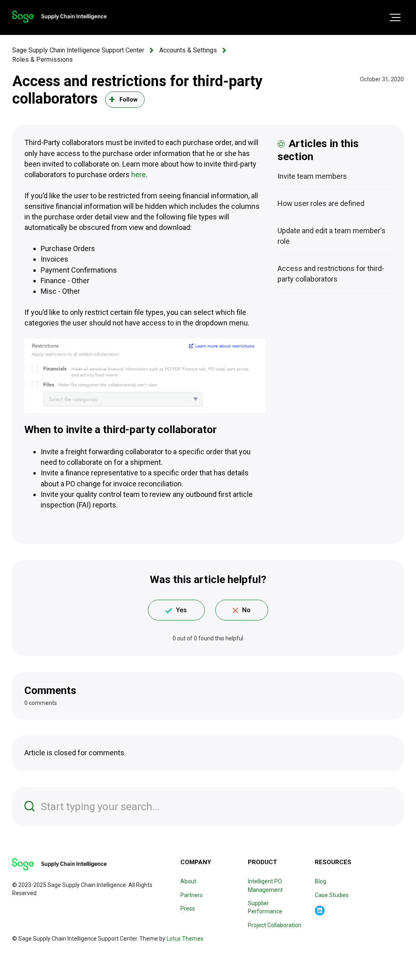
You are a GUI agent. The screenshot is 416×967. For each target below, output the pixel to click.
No (246, 610)
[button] (395, 17)
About (188, 881)
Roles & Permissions (42, 59)
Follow (128, 99)
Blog (320, 881)
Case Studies (332, 895)
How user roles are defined (320, 203)
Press (187, 908)
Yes (181, 610)
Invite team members (312, 176)
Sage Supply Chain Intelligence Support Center (78, 50)
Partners (191, 895)
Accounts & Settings (188, 50)
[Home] (59, 17)
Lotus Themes (185, 938)
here (138, 174)
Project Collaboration (274, 925)
